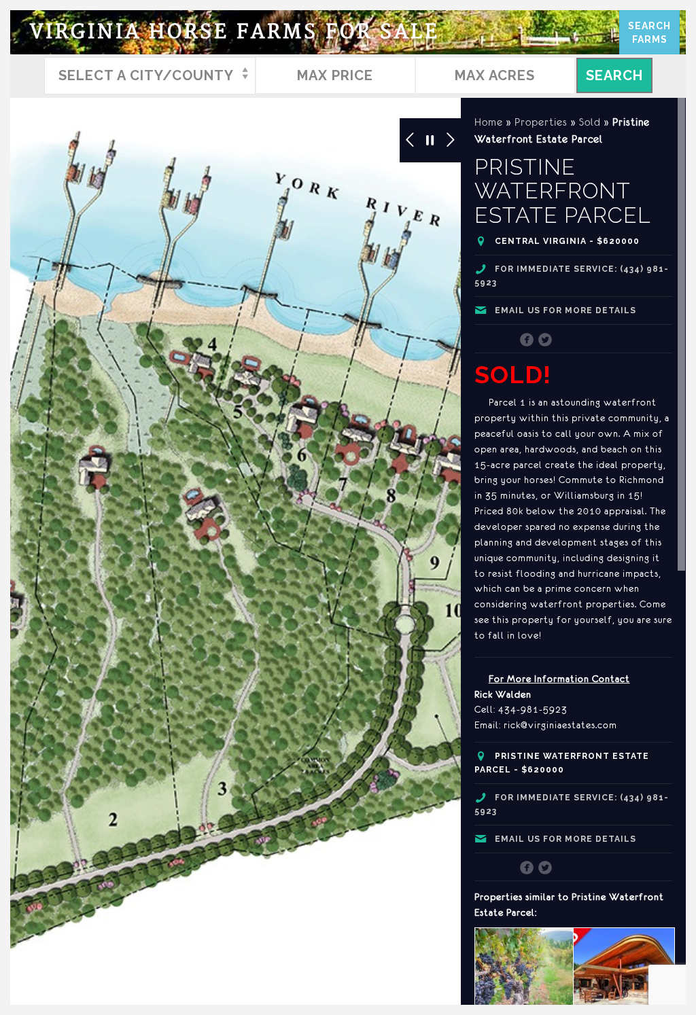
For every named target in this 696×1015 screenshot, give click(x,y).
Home (488, 122)
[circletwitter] (545, 341)
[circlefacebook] (527, 341)
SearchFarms (649, 32)
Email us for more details (565, 310)
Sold (590, 122)
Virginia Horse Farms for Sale (235, 32)
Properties (541, 122)
